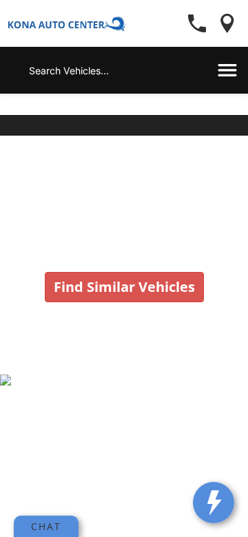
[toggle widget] (213, 502)
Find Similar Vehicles (124, 286)
